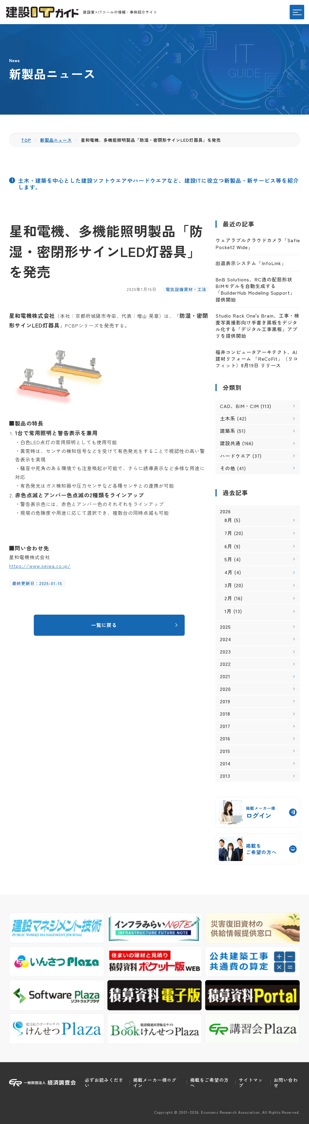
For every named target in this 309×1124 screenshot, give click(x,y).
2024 (225, 639)
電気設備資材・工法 (186, 289)
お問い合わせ (286, 1082)
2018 (225, 714)
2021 (225, 676)
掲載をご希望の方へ (209, 1082)
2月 (228, 598)
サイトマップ (251, 1082)
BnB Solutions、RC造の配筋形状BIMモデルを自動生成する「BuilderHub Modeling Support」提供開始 (255, 289)
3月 (228, 585)
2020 (225, 689)
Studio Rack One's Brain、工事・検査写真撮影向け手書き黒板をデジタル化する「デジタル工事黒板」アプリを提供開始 (257, 325)
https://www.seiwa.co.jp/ (40, 565)
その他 (227, 468)
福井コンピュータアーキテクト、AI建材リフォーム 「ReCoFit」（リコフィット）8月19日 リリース (256, 358)
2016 (225, 738)
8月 (228, 520)
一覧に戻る (104, 624)
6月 (228, 546)
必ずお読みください (104, 1082)
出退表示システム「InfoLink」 (250, 263)
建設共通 (230, 443)
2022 (225, 664)
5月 (228, 559)
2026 (225, 511)
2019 (225, 701)
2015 (225, 751)
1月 (228, 611)
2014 (225, 763)
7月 (228, 533)
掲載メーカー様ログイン (155, 1082)
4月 (229, 572)
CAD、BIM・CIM (239, 406)
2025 (225, 627)
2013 (225, 776)
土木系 (227, 418)
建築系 (227, 430)
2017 (225, 726)
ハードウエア (235, 455)
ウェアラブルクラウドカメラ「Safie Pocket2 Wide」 (257, 243)
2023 (225, 651)
